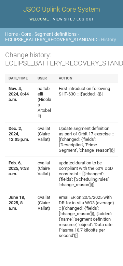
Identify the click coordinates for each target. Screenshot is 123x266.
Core (26, 34)
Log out (85, 19)
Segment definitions (56, 34)
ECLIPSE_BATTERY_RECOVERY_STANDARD (51, 39)
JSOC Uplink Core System (61, 9)
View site (62, 19)
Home (11, 34)
